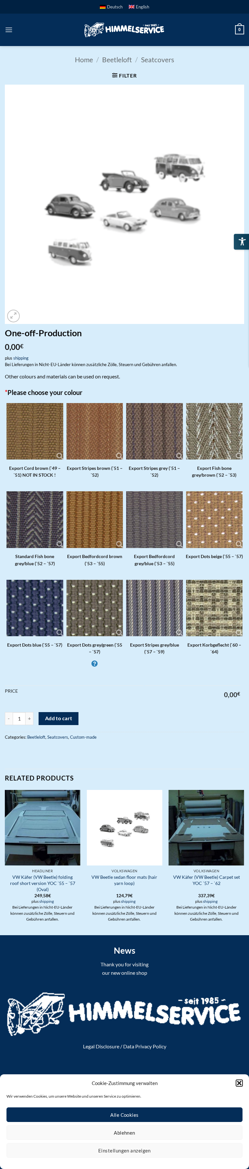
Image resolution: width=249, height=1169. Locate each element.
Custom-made (83, 737)
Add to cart (58, 718)
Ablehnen (124, 1133)
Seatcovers (157, 59)
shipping (21, 358)
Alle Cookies (124, 1115)
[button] (239, 1083)
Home (84, 59)
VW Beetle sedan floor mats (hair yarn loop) (124, 880)
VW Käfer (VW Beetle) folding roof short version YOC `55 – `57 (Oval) (42, 883)
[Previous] (5, 862)
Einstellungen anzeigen (124, 1150)
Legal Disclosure (101, 1046)
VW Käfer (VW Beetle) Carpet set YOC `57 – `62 (206, 880)
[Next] (244, 862)
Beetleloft (117, 59)
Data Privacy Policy (144, 1046)
